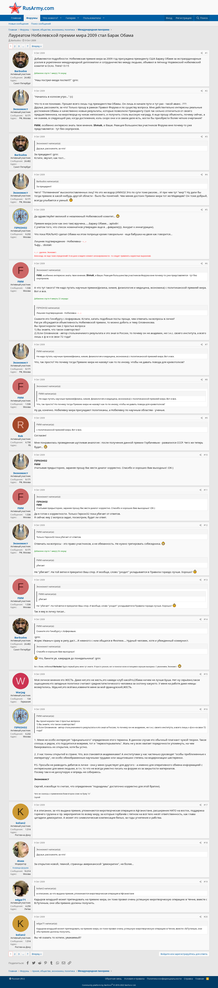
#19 (206, 881)
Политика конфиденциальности (164, 978)
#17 (206, 804)
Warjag (20, 692)
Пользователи (92, 18)
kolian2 (20, 823)
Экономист (20, 109)
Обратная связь (113, 978)
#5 (206, 209)
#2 (206, 90)
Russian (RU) (18, 978)
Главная (16, 18)
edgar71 (20, 899)
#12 (206, 525)
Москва (27, 237)
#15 (206, 674)
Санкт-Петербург (22, 83)
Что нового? (50, 18)
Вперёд (36, 46)
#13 (206, 579)
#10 (206, 454)
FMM (21, 281)
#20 (206, 916)
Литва (27, 909)
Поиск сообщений (41, 23)
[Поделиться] (202, 53)
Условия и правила (134, 978)
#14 (206, 619)
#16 (206, 709)
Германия (26, 701)
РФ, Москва (25, 118)
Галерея (70, 18)
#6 (206, 263)
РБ (29, 445)
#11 (206, 489)
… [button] (23, 46)
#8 (206, 379)
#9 (206, 417)
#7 (206, 344)
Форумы (32, 18)
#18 (206, 842)
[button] (60, 18)
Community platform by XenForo (109, 985)
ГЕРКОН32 (20, 227)
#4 (206, 174)
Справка (188, 978)
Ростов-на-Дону (23, 835)
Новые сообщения (18, 23)
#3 (206, 136)
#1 (206, 53)
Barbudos (16, 40)
